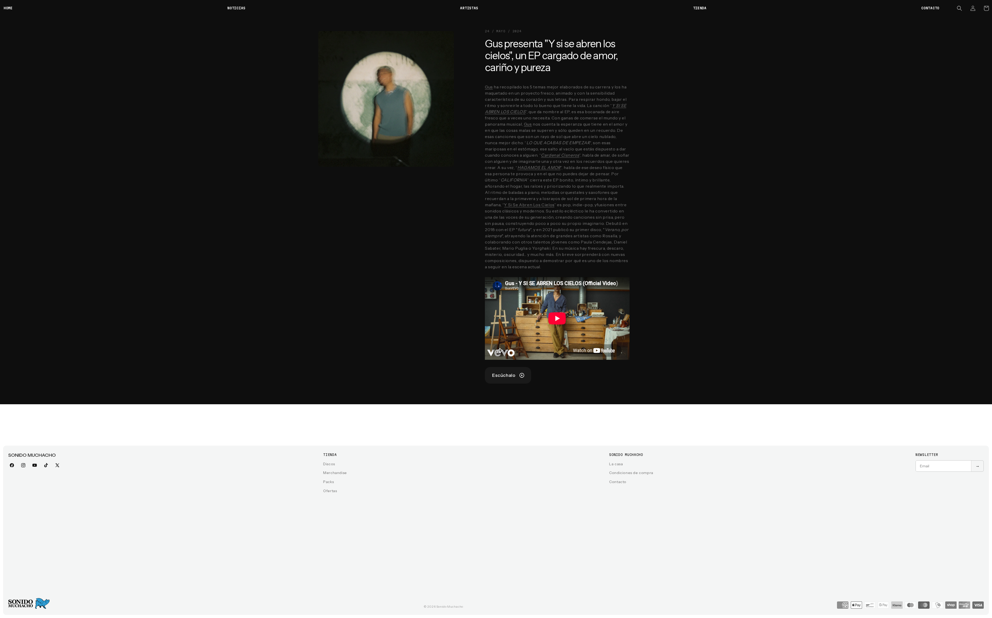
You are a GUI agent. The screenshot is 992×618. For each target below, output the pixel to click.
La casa (616, 464)
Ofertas (330, 491)
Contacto (617, 481)
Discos (329, 464)
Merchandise (335, 472)
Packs (328, 481)
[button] (959, 8)
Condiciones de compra (631, 472)
